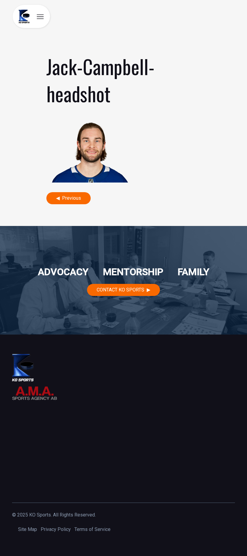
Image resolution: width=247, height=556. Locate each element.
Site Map (27, 529)
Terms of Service (92, 529)
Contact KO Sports (120, 290)
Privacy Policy (56, 529)
